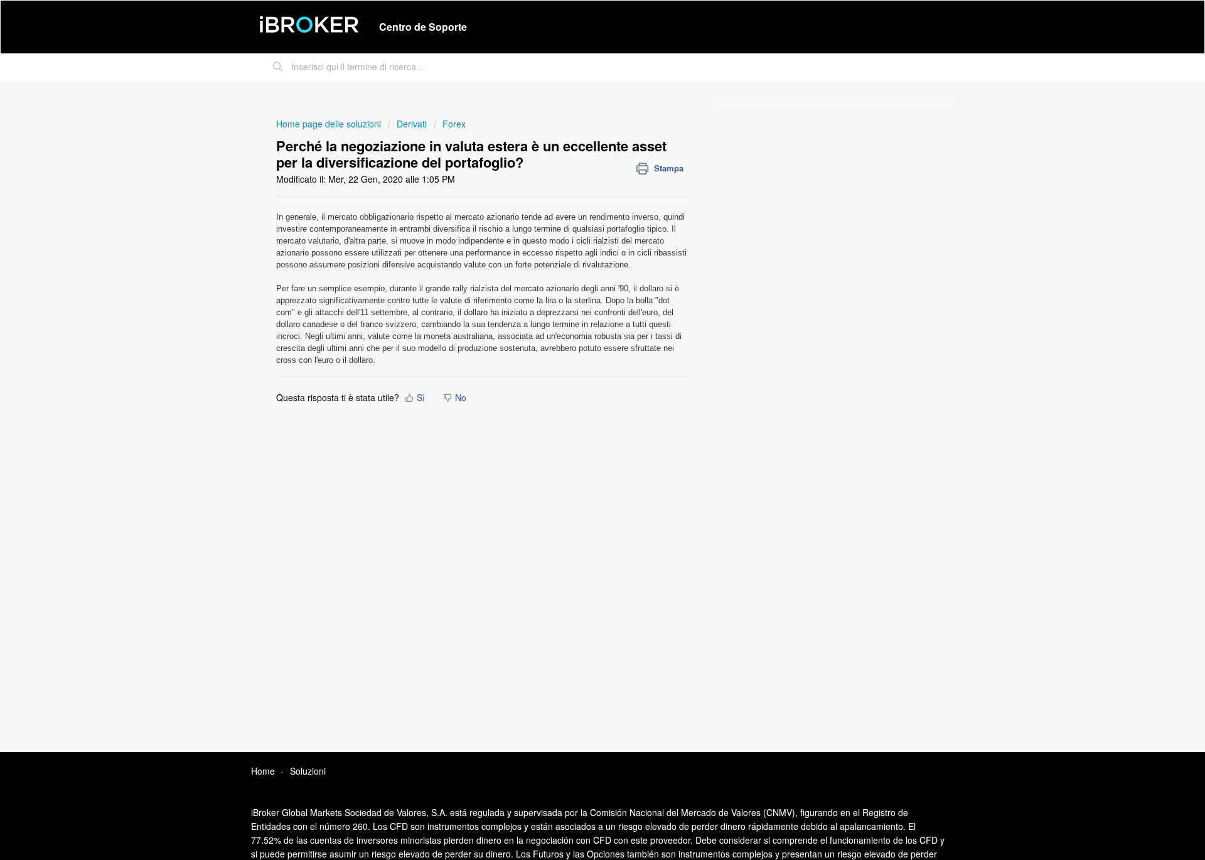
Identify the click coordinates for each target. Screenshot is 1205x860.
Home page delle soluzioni (329, 123)
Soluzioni (308, 771)
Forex (454, 123)
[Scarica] (579, 268)
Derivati (412, 123)
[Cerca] (278, 67)
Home (263, 771)
